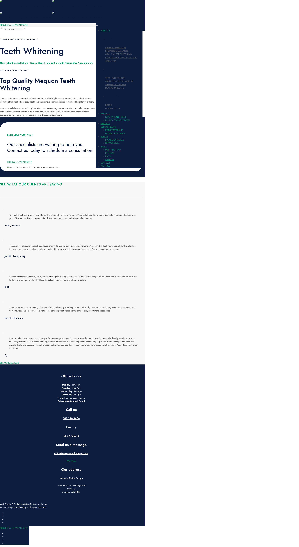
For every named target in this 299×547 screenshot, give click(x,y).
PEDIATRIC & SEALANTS (116, 51)
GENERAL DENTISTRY (115, 47)
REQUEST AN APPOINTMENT (14, 25)
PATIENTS (105, 113)
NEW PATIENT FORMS (115, 117)
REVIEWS (109, 153)
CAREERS (109, 159)
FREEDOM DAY (112, 143)
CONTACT (105, 162)
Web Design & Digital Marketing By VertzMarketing (23, 504)
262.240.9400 (71, 418)
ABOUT (104, 146)
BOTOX (108, 105)
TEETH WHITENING (115, 78)
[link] (25, 29)
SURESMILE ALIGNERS (115, 84)
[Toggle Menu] (97, 25)
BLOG (108, 156)
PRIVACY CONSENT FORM (117, 120)
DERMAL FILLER (112, 108)
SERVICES (105, 30)
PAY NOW (105, 166)
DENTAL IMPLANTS (114, 87)
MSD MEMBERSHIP (114, 130)
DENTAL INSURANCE (115, 133)
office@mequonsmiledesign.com (71, 453)
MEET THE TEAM (113, 149)
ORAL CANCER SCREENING (118, 54)
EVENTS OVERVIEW (114, 139)
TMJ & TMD (110, 60)
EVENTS (104, 136)
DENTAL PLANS (108, 126)
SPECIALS (105, 123)
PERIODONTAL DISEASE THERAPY (121, 57)
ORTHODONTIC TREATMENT (119, 81)
